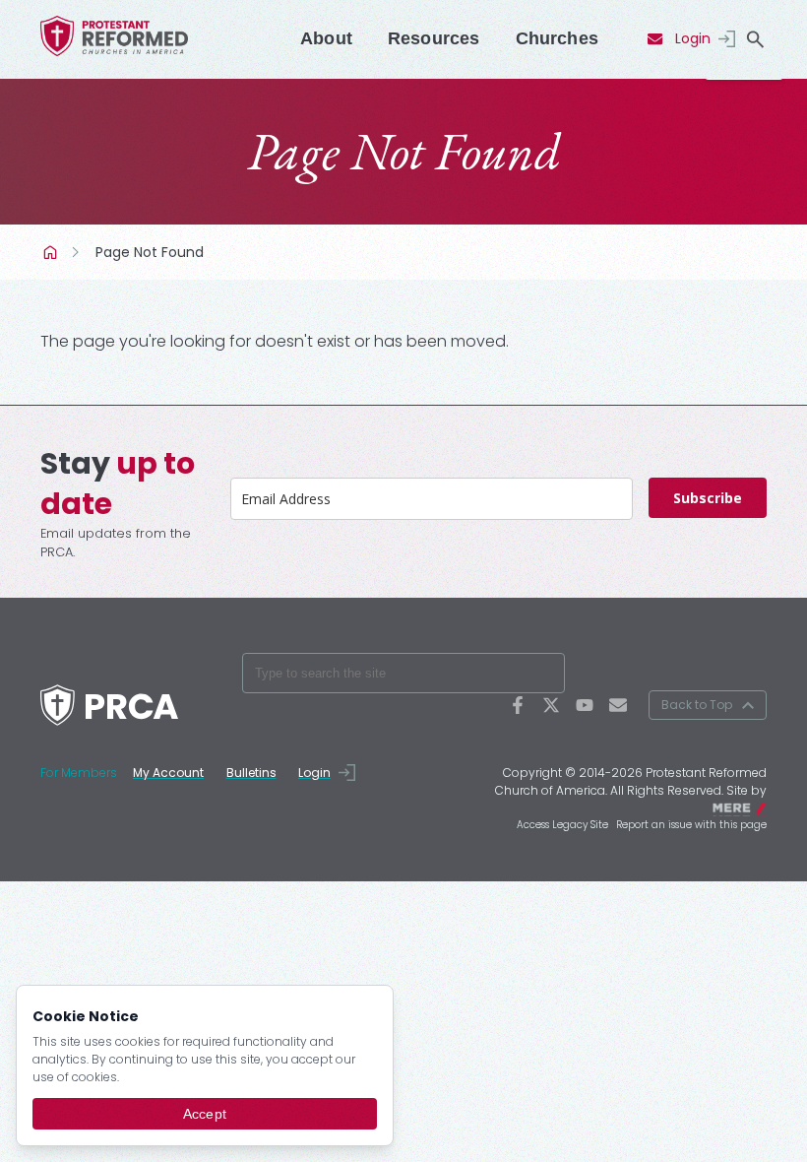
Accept (204, 1114)
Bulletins (251, 772)
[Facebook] (517, 705)
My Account (168, 772)
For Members (78, 772)
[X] (551, 705)
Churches (557, 38)
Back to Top (696, 704)
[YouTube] (584, 705)
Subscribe (707, 497)
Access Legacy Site (562, 824)
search (755, 39)
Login (693, 38)
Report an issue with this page (691, 824)
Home (52, 252)
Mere (754, 807)
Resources (434, 38)
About (326, 38)
